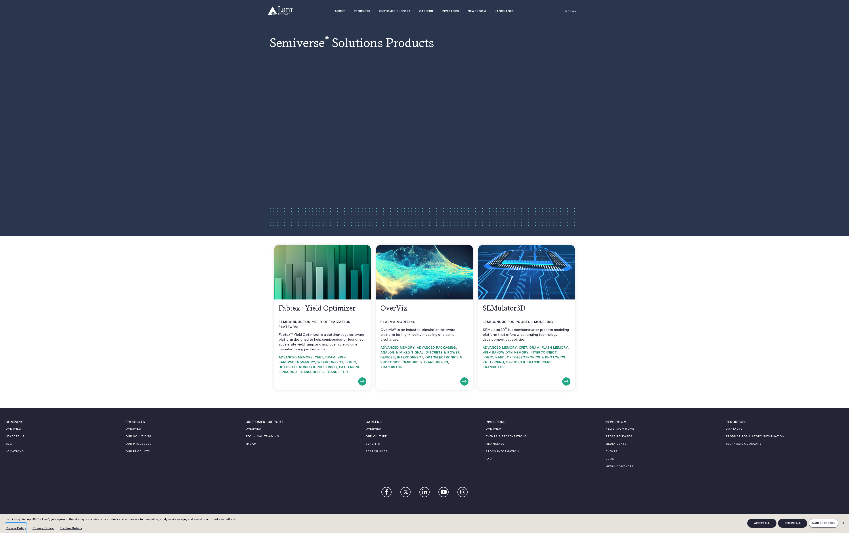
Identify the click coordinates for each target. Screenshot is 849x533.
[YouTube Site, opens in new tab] (444, 493)
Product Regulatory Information (755, 436)
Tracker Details (71, 528)
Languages (504, 11)
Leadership (15, 436)
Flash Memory (555, 347)
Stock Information (502, 451)
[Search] (555, 11)
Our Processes (139, 443)
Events (612, 451)
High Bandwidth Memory (505, 352)
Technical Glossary (743, 443)
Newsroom (477, 11)
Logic (351, 362)
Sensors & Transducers (301, 372)
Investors (450, 11)
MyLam (571, 11)
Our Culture (376, 436)
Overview (14, 428)
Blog (610, 458)
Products (362, 11)
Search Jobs (377, 451)
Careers (426, 11)
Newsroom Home (620, 428)
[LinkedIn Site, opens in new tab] (425, 493)
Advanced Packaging (436, 347)
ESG (9, 443)
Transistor (337, 372)
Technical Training (262, 436)
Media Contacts (620, 466)
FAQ (489, 458)
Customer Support (394, 11)
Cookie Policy (16, 528)
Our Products (138, 451)
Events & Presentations (506, 436)
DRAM (330, 357)
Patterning (350, 367)
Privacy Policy (43, 528)
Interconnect (330, 362)
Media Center (617, 443)
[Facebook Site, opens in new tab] (387, 493)
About (340, 11)
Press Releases (619, 436)
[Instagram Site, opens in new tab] (463, 493)
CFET (319, 357)
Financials (495, 443)
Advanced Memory (296, 357)
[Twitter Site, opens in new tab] (406, 493)
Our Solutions (138, 436)
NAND (500, 357)
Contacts (734, 428)
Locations (15, 451)
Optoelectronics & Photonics (308, 367)
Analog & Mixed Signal (402, 352)
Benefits (373, 443)
